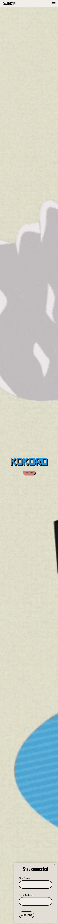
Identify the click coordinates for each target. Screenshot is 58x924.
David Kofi (9, 3)
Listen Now (29, 472)
